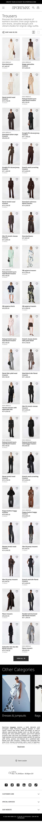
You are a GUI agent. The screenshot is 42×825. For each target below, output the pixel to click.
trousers (13, 727)
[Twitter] (12, 785)
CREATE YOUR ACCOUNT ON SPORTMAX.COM (21, 2)
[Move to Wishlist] (17, 40)
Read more (21, 747)
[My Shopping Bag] (38, 7)
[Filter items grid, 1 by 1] (38, 32)
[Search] (33, 7)
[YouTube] (30, 785)
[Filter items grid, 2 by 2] (33, 32)
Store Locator (22, 761)
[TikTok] (36, 785)
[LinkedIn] (24, 785)
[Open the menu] (3, 7)
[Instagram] (18, 785)
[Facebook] (6, 785)
